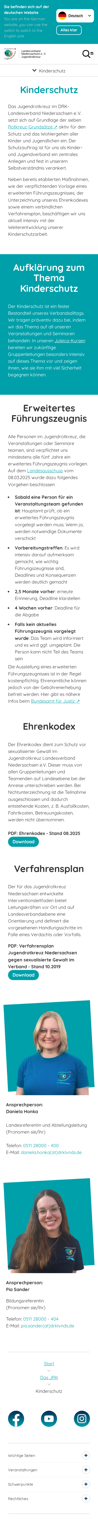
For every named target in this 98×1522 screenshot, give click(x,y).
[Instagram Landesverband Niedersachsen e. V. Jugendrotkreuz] (82, 1419)
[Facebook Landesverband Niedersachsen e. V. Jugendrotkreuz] (16, 1419)
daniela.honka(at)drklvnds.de (51, 1152)
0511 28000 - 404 (41, 1319)
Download (23, 842)
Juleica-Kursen (70, 341)
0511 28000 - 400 (41, 1145)
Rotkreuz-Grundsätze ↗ (33, 127)
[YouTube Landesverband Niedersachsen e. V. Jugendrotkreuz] (49, 1419)
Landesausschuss (45, 471)
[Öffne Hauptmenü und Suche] (88, 54)
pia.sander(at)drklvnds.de (47, 1326)
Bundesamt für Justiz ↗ (55, 701)
